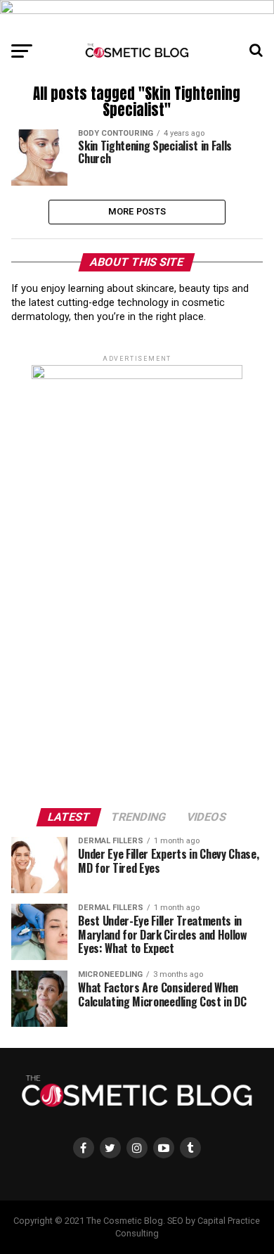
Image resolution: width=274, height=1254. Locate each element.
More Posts (137, 211)
